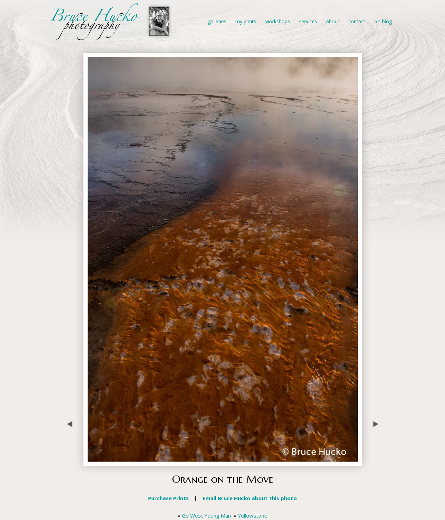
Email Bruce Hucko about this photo (250, 498)
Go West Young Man (206, 515)
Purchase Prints (168, 498)
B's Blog (383, 21)
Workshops (277, 21)
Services (308, 21)
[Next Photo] (374, 461)
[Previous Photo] (71, 461)
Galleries (217, 21)
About (332, 21)
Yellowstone (252, 515)
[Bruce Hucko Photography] (112, 37)
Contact (356, 21)
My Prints (245, 21)
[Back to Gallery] (222, 461)
